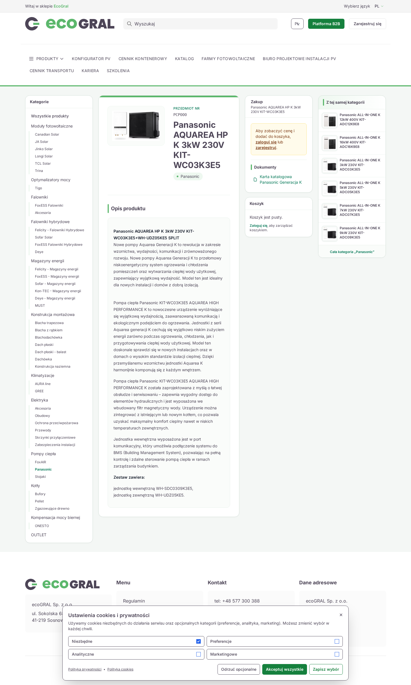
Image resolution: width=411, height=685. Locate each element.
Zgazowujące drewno (52, 508)
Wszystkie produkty (50, 116)
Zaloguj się (258, 225)
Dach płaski (44, 344)
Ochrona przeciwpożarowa (56, 423)
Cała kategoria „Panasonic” (352, 252)
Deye (39, 252)
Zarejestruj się (367, 23)
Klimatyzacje (42, 375)
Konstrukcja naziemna (52, 366)
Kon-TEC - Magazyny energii (58, 291)
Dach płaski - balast (50, 352)
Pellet (39, 501)
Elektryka (39, 400)
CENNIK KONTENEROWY (143, 58)
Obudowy (42, 416)
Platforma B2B (326, 23)
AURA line (43, 384)
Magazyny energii (47, 260)
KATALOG (184, 58)
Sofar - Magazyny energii (55, 284)
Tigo (38, 188)
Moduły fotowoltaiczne (52, 126)
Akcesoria (43, 213)
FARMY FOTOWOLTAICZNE (228, 58)
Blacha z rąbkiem (49, 330)
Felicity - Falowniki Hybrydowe (59, 230)
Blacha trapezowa (49, 323)
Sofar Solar (44, 237)
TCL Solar (43, 163)
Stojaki (40, 476)
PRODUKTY (47, 58)
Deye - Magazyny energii (55, 298)
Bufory (40, 494)
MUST (40, 305)
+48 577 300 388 (241, 601)
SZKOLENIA (118, 70)
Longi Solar (44, 156)
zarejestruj (266, 147)
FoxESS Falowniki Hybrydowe (58, 244)
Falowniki (39, 197)
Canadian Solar (47, 134)
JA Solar (41, 142)
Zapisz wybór (326, 669)
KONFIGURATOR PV (91, 58)
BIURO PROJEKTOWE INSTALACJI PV (299, 58)
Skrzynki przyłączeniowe (55, 437)
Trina (39, 171)
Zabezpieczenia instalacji (55, 445)
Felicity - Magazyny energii (56, 269)
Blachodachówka (48, 337)
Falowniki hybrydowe (50, 221)
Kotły (35, 485)
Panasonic (43, 469)
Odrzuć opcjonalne (238, 669)
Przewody (43, 430)
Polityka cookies (120, 669)
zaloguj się (266, 142)
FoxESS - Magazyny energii (57, 276)
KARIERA (90, 70)
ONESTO (42, 526)
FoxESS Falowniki (49, 205)
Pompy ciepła (43, 453)
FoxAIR (40, 462)
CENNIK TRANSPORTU (52, 70)
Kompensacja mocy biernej (55, 517)
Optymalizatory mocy (50, 179)
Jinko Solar (44, 149)
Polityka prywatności (84, 669)
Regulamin (134, 601)
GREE (39, 391)
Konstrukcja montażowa (53, 314)
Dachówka (43, 359)
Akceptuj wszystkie (284, 669)
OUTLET (38, 534)
